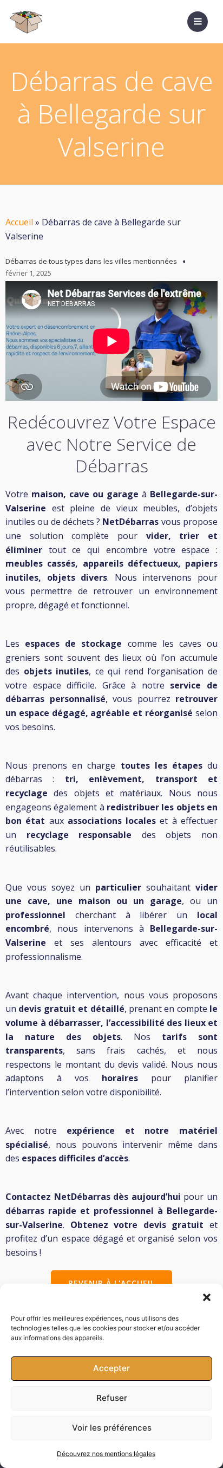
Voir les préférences (112, 1427)
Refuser (111, 1398)
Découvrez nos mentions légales (106, 1454)
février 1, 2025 (28, 273)
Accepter (111, 1368)
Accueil (19, 222)
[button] (206, 1297)
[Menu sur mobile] (197, 21)
